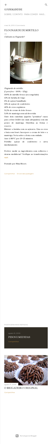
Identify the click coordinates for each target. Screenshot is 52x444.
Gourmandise (13, 9)
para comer (31, 14)
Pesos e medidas (19, 337)
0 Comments (20, 25)
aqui (6, 157)
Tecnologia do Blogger (28, 436)
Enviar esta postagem (25, 174)
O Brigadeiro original (21, 388)
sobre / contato (13, 14)
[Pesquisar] (46, 4)
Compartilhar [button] (9, 174)
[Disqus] (26, 215)
